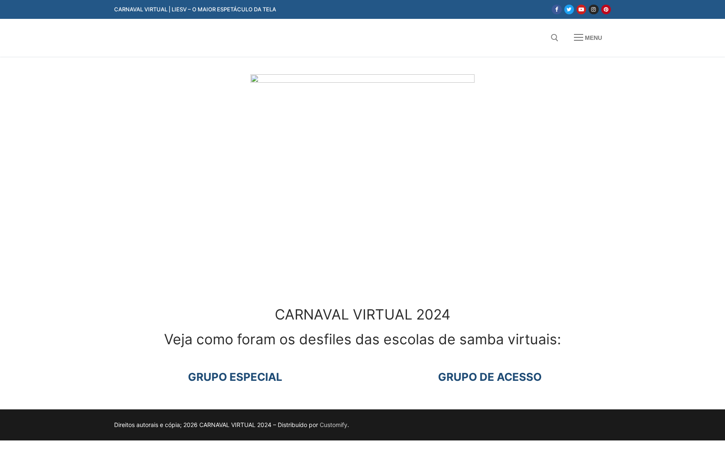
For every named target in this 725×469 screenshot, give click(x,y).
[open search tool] (554, 38)
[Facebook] (556, 9)
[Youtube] (581, 9)
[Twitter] (569, 9)
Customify (333, 424)
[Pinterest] (606, 9)
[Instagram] (593, 9)
